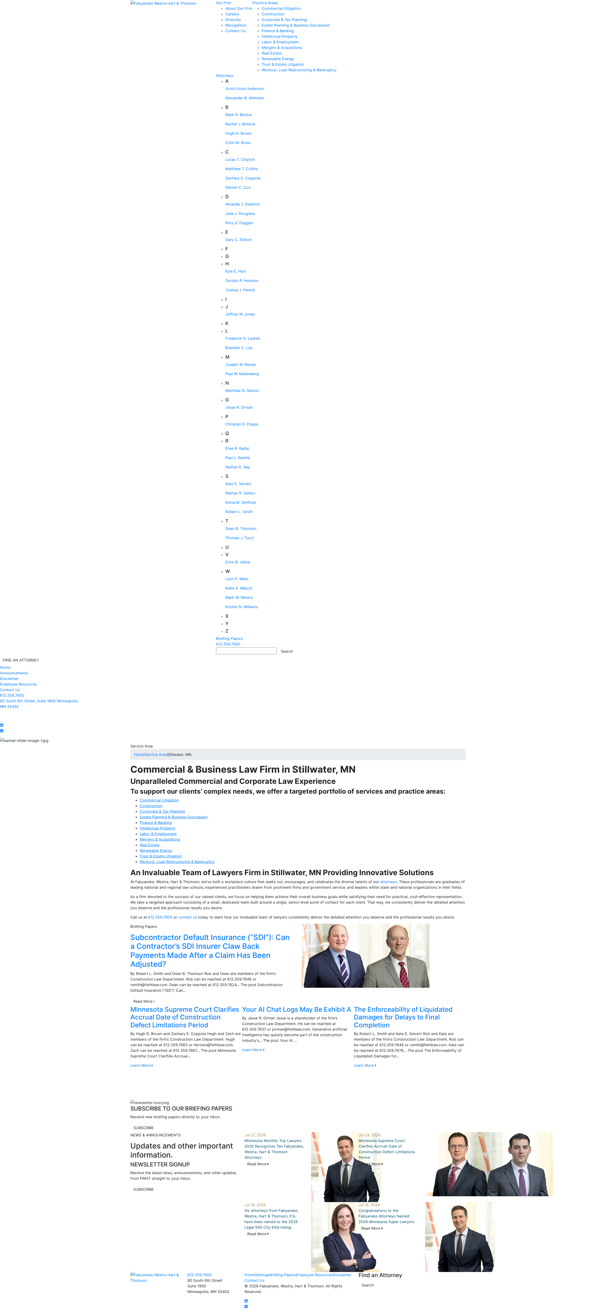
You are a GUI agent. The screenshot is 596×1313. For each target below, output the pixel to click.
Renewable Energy (278, 58)
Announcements (14, 673)
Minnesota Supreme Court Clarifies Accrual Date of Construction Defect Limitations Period (184, 1017)
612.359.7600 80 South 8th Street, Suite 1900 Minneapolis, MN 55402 (39, 701)
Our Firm (223, 2)
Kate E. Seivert (238, 483)
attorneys (388, 881)
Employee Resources (18, 684)
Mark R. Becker (238, 114)
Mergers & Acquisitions (282, 47)
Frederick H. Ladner (242, 338)
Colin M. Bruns (238, 142)
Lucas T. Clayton (240, 159)
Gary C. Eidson (238, 239)
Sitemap (262, 1274)
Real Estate (271, 53)
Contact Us (235, 30)
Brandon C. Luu (238, 347)
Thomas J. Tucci (239, 537)
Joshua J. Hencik (240, 290)
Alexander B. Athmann (244, 98)
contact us (187, 917)
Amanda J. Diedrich (242, 204)
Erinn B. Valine (237, 562)
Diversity (233, 19)
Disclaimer (9, 678)
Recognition (235, 25)
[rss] (1, 730)
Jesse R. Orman (239, 407)
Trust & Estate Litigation (283, 64)
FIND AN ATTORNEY (21, 660)
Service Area (156, 754)
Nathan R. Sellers (240, 493)
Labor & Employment (280, 42)
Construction (273, 14)
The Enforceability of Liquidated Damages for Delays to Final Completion (403, 1017)
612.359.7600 (228, 644)
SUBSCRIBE (143, 1127)
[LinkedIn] (1, 725)
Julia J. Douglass (240, 213)
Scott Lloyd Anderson (244, 88)
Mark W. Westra (239, 597)
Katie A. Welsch (238, 588)
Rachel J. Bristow (240, 124)
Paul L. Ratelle (237, 457)
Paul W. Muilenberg (242, 373)
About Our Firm (238, 8)
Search (368, 1285)
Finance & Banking (278, 30)
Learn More (141, 1065)
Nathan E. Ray (237, 467)
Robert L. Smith (239, 511)
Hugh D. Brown (238, 133)
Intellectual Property (280, 36)
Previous (127, 1052)
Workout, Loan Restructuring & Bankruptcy (299, 70)
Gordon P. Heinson (241, 280)
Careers (232, 14)
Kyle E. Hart (235, 271)
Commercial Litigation (281, 8)
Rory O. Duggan (239, 222)
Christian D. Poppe (241, 424)
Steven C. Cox (238, 187)
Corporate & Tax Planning (284, 19)
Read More (143, 1001)
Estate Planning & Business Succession (296, 25)
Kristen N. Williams (241, 606)
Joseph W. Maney (240, 364)
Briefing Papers (229, 638)
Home (5, 667)
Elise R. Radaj (237, 448)
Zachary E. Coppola (242, 178)
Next (469, 1052)
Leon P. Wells (236, 578)
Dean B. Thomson (240, 528)
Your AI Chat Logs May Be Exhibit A (296, 1009)
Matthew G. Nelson (242, 390)
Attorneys (224, 75)
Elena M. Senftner (240, 502)
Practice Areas (265, 2)
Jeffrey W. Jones (240, 314)
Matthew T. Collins (241, 168)
